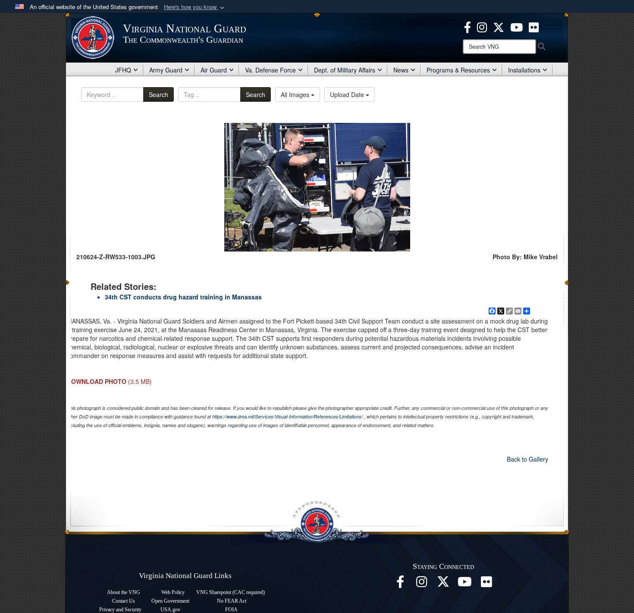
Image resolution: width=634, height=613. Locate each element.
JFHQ (123, 70)
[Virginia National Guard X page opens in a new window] (498, 26)
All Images (296, 94)
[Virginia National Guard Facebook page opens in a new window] (467, 26)
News (400, 70)
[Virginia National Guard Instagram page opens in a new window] (482, 26)
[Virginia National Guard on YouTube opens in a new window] (516, 26)
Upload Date (348, 94)
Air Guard (214, 70)
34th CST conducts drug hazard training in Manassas (183, 296)
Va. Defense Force (270, 70)
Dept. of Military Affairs (344, 70)
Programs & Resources (458, 70)
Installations (524, 70)
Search (158, 94)
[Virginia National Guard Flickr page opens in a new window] (534, 26)
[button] (195, 7)
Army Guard (165, 70)
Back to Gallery (527, 459)
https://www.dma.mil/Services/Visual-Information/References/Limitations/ (287, 416)
